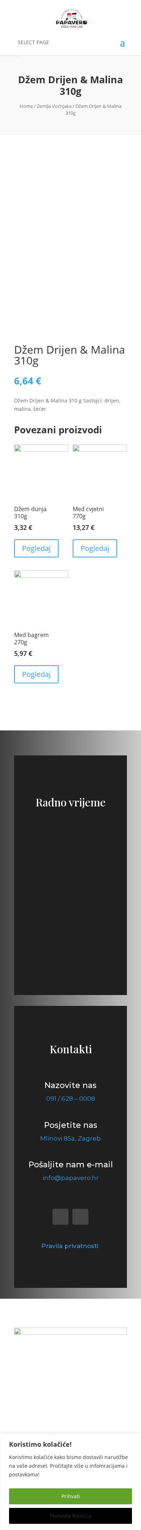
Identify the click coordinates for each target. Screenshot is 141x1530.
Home (26, 106)
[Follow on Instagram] (81, 1217)
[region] (70, 1481)
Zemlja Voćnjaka (54, 106)
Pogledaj (36, 548)
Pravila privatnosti (70, 1245)
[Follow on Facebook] (60, 1217)
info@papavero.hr (71, 1177)
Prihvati (70, 1496)
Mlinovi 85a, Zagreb (70, 1138)
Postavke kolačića (70, 1515)
